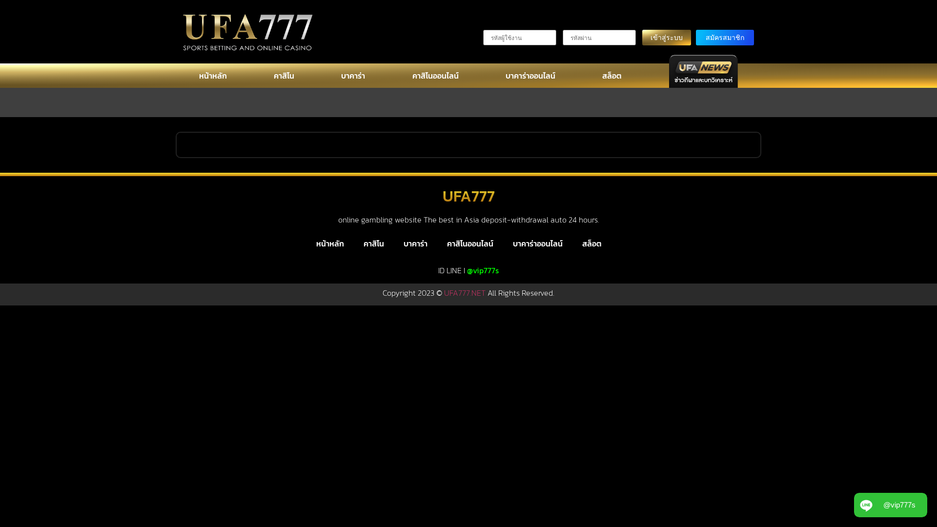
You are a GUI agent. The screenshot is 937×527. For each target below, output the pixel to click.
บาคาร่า (353, 75)
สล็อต (612, 75)
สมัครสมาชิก (725, 37)
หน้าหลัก (213, 75)
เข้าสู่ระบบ (667, 37)
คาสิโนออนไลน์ (435, 75)
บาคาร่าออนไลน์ (530, 75)
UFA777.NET (465, 293)
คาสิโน (284, 75)
